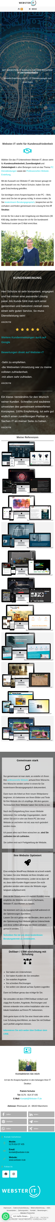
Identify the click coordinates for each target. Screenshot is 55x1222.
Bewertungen (42, 1210)
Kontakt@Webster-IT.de (31, 1099)
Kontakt (32, 1210)
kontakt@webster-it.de (19, 1152)
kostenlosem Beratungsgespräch (20, 202)
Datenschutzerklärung (21, 1208)
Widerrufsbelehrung (38, 1208)
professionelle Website (17, 780)
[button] (14, 1114)
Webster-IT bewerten (27, 1213)
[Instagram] (13, 1174)
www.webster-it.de (17, 1160)
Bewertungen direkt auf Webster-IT (22, 352)
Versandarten (11, 1210)
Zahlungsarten (23, 1210)
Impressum (7, 1208)
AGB (48, 1208)
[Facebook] (5, 1174)
